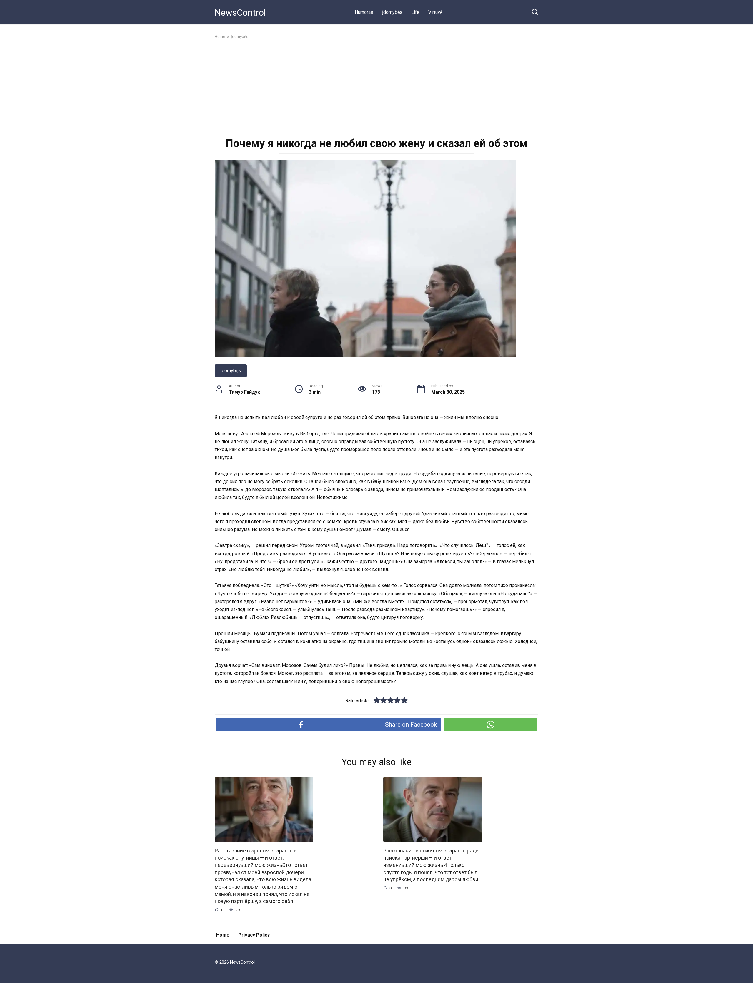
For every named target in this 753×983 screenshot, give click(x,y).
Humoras (364, 12)
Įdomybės (392, 12)
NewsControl (240, 12)
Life (415, 12)
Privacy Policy (254, 935)
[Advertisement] (376, 87)
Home (222, 935)
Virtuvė (435, 12)
